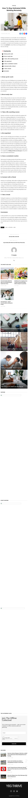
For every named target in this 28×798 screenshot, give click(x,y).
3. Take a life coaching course (10, 58)
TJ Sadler (3, 33)
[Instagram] (14, 791)
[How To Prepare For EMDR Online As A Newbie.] (14, 379)
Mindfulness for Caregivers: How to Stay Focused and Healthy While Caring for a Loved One (20, 282)
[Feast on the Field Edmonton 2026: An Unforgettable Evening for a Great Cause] (3, 762)
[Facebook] (11, 791)
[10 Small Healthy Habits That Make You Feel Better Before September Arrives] (7, 273)
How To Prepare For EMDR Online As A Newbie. (12, 386)
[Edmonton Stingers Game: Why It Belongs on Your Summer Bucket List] (3, 776)
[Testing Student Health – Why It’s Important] (14, 360)
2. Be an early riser (8, 56)
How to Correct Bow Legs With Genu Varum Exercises (13, 349)
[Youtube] (17, 791)
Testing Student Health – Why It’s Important (11, 367)
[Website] (14, 260)
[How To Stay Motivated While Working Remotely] (14, 21)
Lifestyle (14, 5)
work (14, 227)
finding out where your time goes (15, 150)
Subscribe (14, 743)
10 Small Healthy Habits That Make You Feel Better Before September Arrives (6, 282)
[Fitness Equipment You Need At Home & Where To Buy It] (14, 322)
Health (2, 366)
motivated (8, 44)
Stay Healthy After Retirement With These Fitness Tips (14, 242)
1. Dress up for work (8, 54)
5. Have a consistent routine (10, 63)
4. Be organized (7, 61)
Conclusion (6, 71)
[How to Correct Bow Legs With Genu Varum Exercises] (14, 341)
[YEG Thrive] (14, 786)
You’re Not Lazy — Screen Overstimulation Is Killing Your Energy (7, 303)
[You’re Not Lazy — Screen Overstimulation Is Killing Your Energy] (7, 294)
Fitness (3, 326)
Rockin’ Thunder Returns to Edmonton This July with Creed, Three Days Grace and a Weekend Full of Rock (17, 769)
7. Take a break (7, 68)
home (6, 227)
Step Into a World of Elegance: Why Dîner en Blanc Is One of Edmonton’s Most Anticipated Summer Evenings (17, 754)
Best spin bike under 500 (14, 236)
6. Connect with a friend (9, 66)
